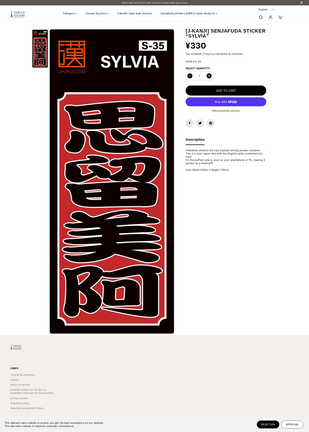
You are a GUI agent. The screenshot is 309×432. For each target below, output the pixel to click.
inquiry (14, 379)
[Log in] (270, 17)
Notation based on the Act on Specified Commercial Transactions (32, 391)
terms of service (20, 384)
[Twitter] (200, 123)
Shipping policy (19, 403)
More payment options (226, 110)
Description (195, 139)
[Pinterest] (211, 123)
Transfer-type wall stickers (134, 13)
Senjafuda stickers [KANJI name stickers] (188, 13)
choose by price (96, 13)
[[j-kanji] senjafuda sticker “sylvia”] (112, 181)
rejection (268, 424)
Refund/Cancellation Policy (26, 408)
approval (292, 424)
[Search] (261, 17)
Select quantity (198, 68)
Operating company (22, 374)
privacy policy (19, 398)
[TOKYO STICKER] (17, 13)
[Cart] (280, 17)
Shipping (208, 53)
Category (69, 13)
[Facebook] (189, 123)
